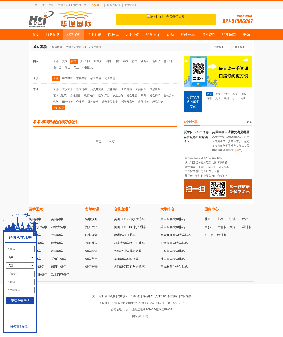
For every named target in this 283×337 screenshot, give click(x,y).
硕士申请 (95, 78)
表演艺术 (67, 89)
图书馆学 (67, 101)
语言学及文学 (110, 101)
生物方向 (169, 95)
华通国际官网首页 (76, 47)
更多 (249, 122)
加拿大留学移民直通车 (129, 243)
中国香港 (87, 67)
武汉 (234, 93)
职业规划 (91, 235)
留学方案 (153, 35)
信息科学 (155, 89)
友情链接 (185, 296)
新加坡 (156, 61)
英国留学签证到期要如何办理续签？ (206, 175)
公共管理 (141, 89)
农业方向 (118, 95)
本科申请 (81, 78)
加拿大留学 (58, 227)
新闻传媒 (81, 89)
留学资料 (208, 35)
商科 (143, 95)
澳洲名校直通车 (125, 235)
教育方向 (89, 95)
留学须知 (91, 219)
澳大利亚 (85, 61)
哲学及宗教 (128, 101)
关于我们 (97, 296)
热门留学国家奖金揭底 (129, 267)
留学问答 (229, 35)
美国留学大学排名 (172, 219)
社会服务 (132, 95)
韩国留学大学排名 (172, 259)
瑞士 (67, 67)
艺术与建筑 (60, 95)
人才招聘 (160, 296)
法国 (108, 61)
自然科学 (143, 101)
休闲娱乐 (93, 101)
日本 (117, 61)
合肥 (243, 93)
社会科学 (155, 95)
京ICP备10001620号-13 (169, 302)
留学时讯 (94, 35)
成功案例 (74, 35)
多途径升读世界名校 (128, 251)
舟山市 (209, 235)
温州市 (246, 227)
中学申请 (67, 78)
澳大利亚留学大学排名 (175, 235)
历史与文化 (97, 89)
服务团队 (53, 35)
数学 (56, 101)
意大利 (168, 61)
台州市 (221, 235)
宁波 (226, 93)
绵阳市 (221, 227)
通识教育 (58, 107)
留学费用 (91, 259)
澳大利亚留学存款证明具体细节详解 (206, 162)
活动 (170, 35)
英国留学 (57, 219)
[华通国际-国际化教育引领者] (60, 19)
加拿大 (98, 61)
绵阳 (209, 98)
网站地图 (148, 296)
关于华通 (47, 5)
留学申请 (91, 267)
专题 (246, 35)
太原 (217, 98)
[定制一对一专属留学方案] (166, 16)
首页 (34, 5)
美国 (64, 61)
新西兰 (145, 61)
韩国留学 (57, 235)
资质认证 (122, 296)
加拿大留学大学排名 (174, 243)
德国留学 (57, 251)
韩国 (125, 61)
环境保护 (157, 101)
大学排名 (132, 35)
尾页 (112, 141)
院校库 (113, 35)
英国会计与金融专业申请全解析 (203, 158)
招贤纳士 (97, 5)
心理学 (80, 101)
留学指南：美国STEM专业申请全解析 (207, 166)
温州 (226, 98)
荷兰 (76, 67)
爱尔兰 (57, 67)
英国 (73, 61)
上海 (217, 93)
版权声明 (173, 296)
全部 (56, 61)
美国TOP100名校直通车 (130, 227)
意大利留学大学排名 (174, 267)
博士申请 (110, 78)
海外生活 (91, 227)
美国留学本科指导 (126, 259)
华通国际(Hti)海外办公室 (72, 5)
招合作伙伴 (113, 5)
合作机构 (110, 296)
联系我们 (130, 5)
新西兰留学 (58, 267)
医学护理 (103, 95)
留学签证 (91, 251)
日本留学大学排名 (172, 251)
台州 (243, 98)
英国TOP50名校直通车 (129, 219)
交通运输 (75, 95)
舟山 (234, 98)
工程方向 (126, 89)
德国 (134, 61)
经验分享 (188, 35)
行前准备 (91, 243)
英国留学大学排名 (172, 227)
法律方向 (112, 89)
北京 (209, 93)
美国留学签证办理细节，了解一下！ (206, 171)
